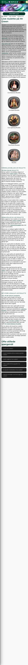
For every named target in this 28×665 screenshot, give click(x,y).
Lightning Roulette (15, 225)
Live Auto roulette (14, 320)
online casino (14, 173)
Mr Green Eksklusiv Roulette (13, 324)
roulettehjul (5, 53)
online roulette (17, 220)
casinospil (4, 38)
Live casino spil (6, 43)
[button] (14, 349)
